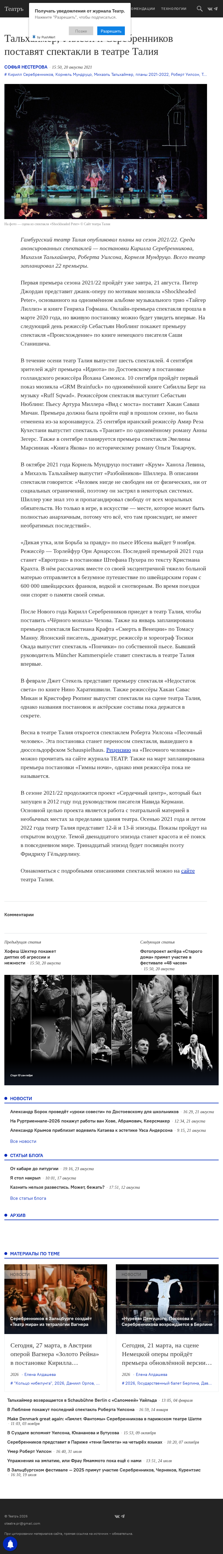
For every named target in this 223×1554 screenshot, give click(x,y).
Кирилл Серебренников (30, 74)
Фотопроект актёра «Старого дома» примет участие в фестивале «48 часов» (171, 957)
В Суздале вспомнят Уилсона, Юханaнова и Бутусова (63, 1432)
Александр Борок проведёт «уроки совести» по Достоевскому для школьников (94, 1111)
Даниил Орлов (80, 1383)
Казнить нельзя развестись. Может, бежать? (57, 1187)
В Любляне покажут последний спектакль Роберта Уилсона (70, 1409)
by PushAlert (46, 37)
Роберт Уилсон (185, 74)
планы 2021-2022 (152, 74)
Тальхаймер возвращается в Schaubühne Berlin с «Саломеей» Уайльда (82, 1400)
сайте (188, 870)
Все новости (23, 1141)
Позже (81, 31)
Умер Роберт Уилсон (29, 1451)
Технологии (174, 8)
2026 (59, 1383)
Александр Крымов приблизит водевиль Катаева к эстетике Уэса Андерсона (91, 1130)
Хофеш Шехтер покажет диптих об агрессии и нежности (30, 957)
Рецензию (118, 749)
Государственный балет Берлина (168, 1383)
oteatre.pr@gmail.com (22, 1523)
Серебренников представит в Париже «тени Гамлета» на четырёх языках (84, 1442)
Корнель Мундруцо (73, 74)
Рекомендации (139, 8)
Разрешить (111, 31)
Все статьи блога (28, 1198)
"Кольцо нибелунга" (33, 1383)
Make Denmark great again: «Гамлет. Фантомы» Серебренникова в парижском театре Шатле (104, 1418)
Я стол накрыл (25, 1178)
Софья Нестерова (25, 67)
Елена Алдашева (40, 1374)
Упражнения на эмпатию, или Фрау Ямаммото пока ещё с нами (74, 1460)
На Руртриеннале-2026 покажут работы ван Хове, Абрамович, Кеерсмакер (90, 1121)
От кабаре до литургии (34, 1168)
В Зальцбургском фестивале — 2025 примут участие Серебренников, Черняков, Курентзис (104, 1470)
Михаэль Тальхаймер (113, 74)
